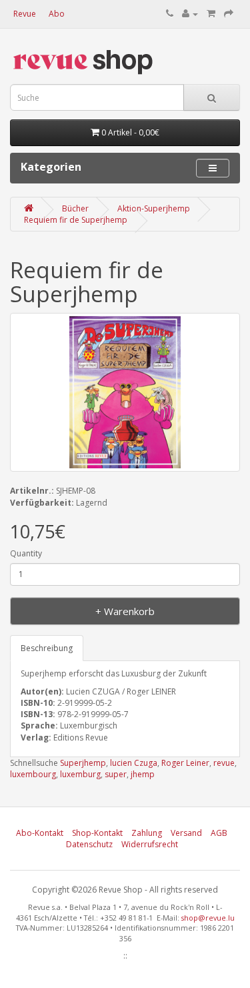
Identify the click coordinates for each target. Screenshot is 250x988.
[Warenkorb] (211, 13)
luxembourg (33, 774)
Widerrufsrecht (149, 844)
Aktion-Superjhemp (153, 208)
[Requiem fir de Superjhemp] (125, 392)
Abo (57, 13)
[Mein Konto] (190, 13)
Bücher (75, 208)
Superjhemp (83, 763)
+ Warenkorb (125, 611)
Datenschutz (89, 844)
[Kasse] (228, 13)
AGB (219, 833)
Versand (186, 833)
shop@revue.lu (208, 918)
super (116, 774)
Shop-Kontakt (97, 833)
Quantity (26, 553)
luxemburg (80, 774)
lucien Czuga (133, 763)
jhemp (143, 774)
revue (224, 763)
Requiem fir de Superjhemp (75, 219)
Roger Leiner (185, 763)
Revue (24, 13)
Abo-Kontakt (39, 833)
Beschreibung (47, 648)
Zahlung (146, 833)
